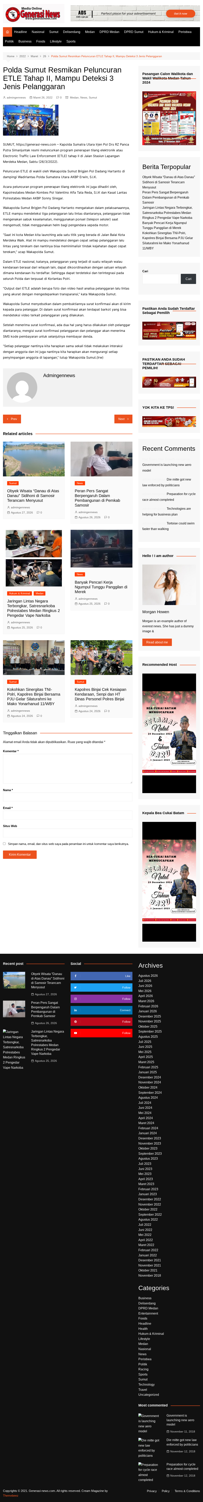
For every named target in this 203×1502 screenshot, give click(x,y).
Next (121, 419)
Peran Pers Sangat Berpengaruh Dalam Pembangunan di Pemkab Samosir (165, 197)
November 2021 (149, 1265)
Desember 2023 (149, 1138)
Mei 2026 (144, 991)
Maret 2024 (146, 1123)
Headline (20, 32)
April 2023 (145, 1179)
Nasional (38, 32)
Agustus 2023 (148, 1158)
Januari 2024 (147, 1133)
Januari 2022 (147, 1255)
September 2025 (150, 1031)
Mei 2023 (144, 1174)
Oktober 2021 (147, 1270)
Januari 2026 (147, 1011)
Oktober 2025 (147, 1026)
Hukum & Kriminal (161, 32)
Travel (142, 1389)
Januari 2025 (147, 1072)
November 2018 (149, 1275)
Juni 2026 (145, 985)
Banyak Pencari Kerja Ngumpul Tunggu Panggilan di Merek (101, 587)
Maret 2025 (146, 1062)
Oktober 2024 (147, 1087)
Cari (145, 271)
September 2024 (150, 1092)
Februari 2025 (148, 1067)
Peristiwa (185, 32)
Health (143, 1328)
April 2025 (145, 1057)
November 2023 (149, 1143)
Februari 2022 (148, 1250)
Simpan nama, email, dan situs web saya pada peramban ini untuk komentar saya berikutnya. (68, 844)
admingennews (16, 97)
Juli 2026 (144, 981)
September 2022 (150, 1214)
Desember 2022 (149, 1199)
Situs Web (10, 826)
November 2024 (149, 1082)
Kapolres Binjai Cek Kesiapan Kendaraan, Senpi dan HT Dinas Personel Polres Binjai (100, 694)
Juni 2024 (145, 1107)
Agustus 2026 (148, 975)
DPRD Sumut (133, 32)
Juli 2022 (144, 1224)
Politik (9, 41)
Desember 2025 (149, 1016)
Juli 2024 (144, 1102)
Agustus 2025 (148, 1036)
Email (8, 808)
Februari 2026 (148, 1006)
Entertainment (148, 1313)
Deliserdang (71, 32)
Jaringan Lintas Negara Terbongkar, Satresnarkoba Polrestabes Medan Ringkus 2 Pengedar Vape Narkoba (167, 212)
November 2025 (149, 1021)
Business (25, 41)
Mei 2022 (144, 1235)
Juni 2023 (145, 1169)
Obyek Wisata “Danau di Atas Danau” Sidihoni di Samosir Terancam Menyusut (33, 496)
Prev (14, 419)
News (83, 97)
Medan (90, 32)
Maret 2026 (146, 1001)
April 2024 (145, 1118)
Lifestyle (56, 41)
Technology (146, 1384)
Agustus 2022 (148, 1219)
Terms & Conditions (187, 1491)
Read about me (157, 642)
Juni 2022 (145, 1230)
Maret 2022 (146, 1245)
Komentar (11, 751)
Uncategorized (148, 1394)
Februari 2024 (148, 1128)
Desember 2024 (149, 1077)
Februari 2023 (148, 1189)
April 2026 (145, 996)
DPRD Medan (109, 32)
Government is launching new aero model (180, 1420)
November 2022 (149, 1204)
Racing (143, 1369)
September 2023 (150, 1153)
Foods (40, 41)
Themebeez (10, 1495)
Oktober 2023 (147, 1148)
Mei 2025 (144, 1052)
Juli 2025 (144, 1041)
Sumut (53, 32)
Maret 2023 (146, 1184)
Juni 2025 (145, 1046)
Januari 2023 (147, 1194)
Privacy (152, 1491)
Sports (71, 41)
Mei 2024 (144, 1113)
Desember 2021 (149, 1260)
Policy (166, 1491)
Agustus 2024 (148, 1097)
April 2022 (145, 1240)
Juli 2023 (144, 1163)
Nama (8, 790)
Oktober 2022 (147, 1209)
